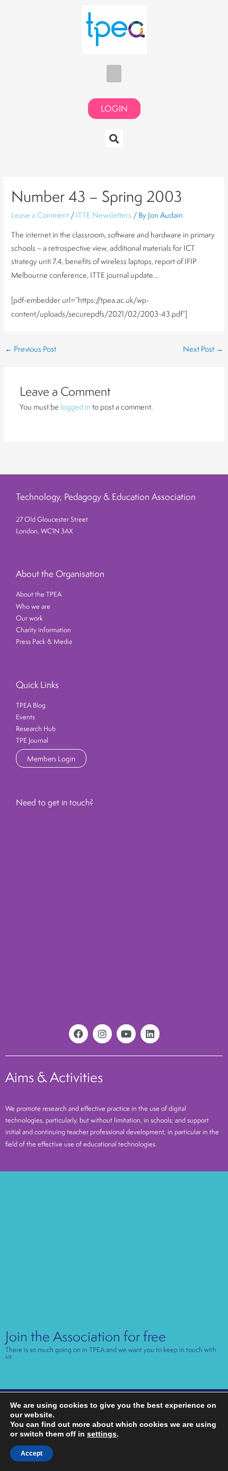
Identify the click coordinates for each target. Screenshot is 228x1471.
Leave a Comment (40, 215)
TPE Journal (32, 740)
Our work (29, 618)
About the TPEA (39, 594)
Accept (31, 1453)
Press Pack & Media (44, 641)
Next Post (203, 349)
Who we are (33, 606)
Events (25, 716)
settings (102, 1434)
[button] (114, 73)
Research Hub (36, 728)
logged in (75, 407)
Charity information (43, 629)
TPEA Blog (31, 705)
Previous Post (30, 349)
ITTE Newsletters (103, 215)
